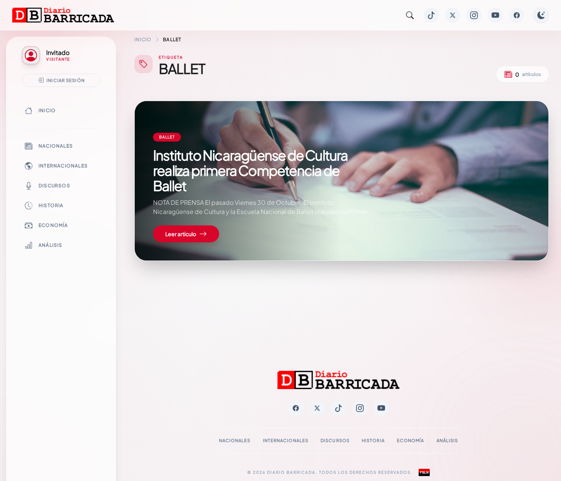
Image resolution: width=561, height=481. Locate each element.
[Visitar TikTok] (431, 15)
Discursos (54, 185)
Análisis (51, 245)
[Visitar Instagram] (474, 15)
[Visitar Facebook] (516, 15)
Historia (51, 205)
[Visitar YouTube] (495, 15)
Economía (53, 225)
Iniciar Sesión (66, 80)
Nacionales (56, 146)
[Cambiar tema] (541, 15)
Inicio (47, 110)
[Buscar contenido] (410, 15)
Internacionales (63, 166)
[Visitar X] (452, 15)
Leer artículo (180, 233)
